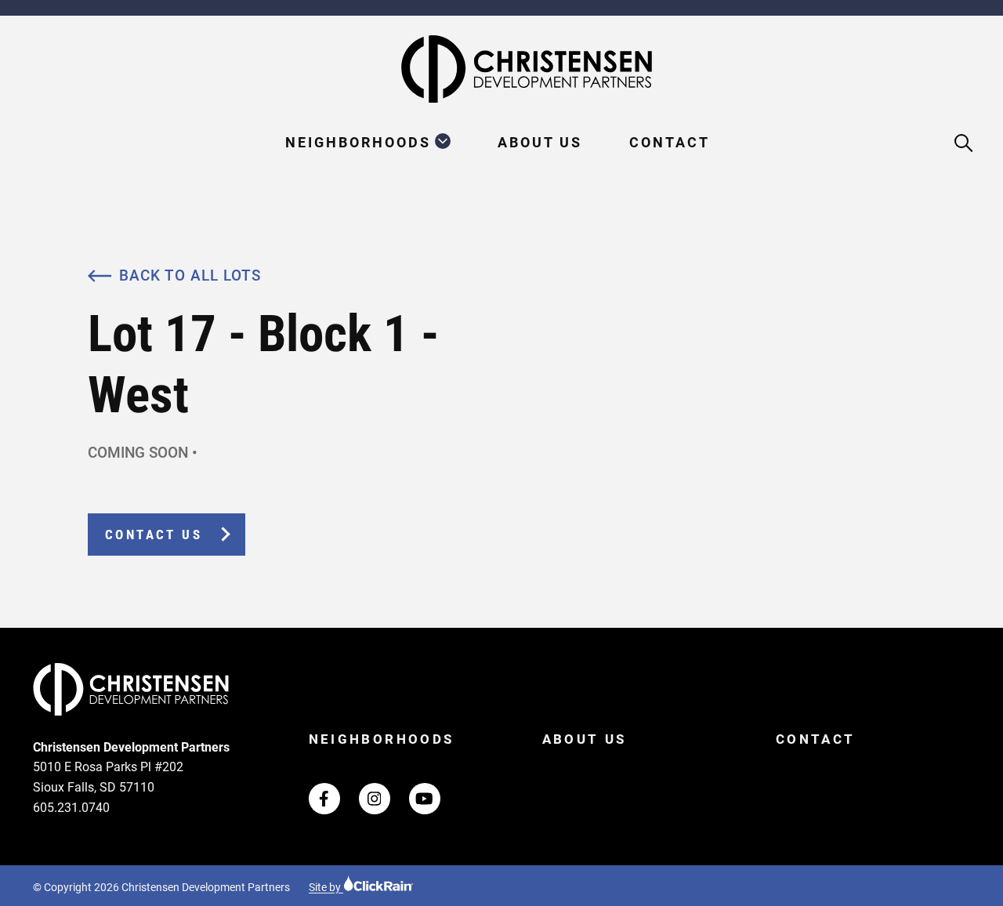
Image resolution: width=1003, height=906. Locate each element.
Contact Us (153, 534)
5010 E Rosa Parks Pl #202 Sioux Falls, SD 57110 (108, 777)
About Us (540, 142)
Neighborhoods (358, 142)
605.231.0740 (71, 807)
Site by (326, 887)
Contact (669, 142)
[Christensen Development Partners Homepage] (501, 69)
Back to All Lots (190, 275)
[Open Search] (964, 144)
